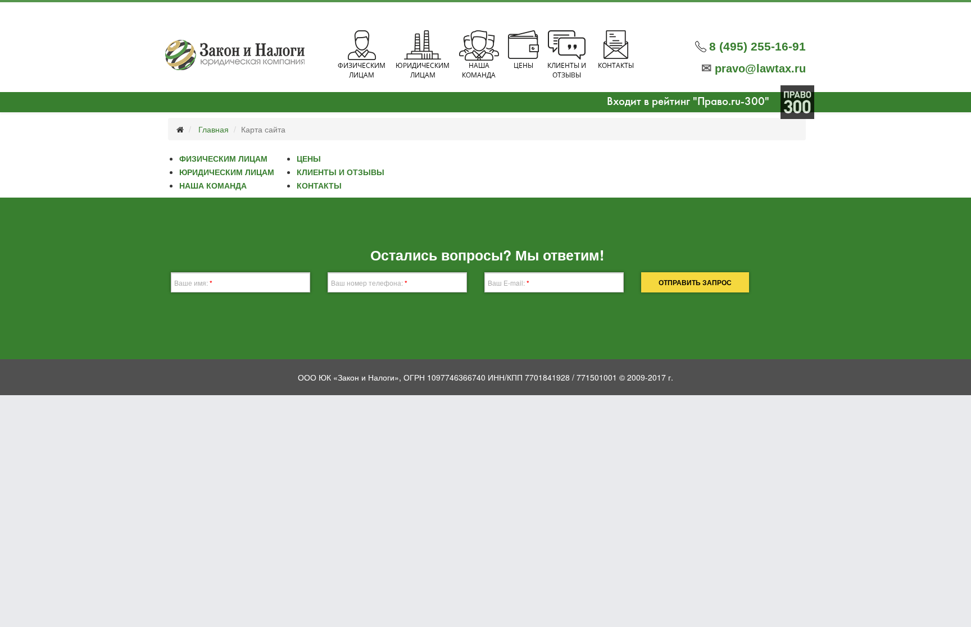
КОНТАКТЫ (319, 185)
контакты (616, 65)
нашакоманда (479, 70)
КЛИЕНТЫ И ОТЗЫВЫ (340, 171)
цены (523, 65)
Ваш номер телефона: (369, 283)
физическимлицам (361, 70)
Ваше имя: (193, 283)
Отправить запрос (695, 282)
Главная (213, 129)
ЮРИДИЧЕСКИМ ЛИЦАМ (226, 171)
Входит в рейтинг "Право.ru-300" (688, 102)
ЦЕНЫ (309, 158)
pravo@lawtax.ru (753, 68)
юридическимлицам (423, 70)
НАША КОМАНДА (213, 185)
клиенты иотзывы (566, 70)
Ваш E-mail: (508, 283)
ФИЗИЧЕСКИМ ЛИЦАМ (223, 158)
